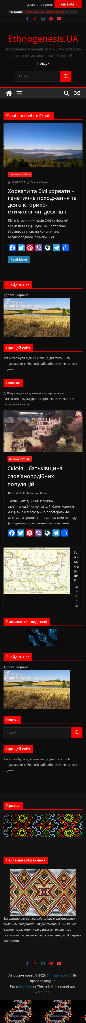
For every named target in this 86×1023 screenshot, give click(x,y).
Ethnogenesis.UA (43, 38)
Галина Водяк (39, 182)
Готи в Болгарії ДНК (76, 566)
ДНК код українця (20, 174)
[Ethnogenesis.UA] (9, 93)
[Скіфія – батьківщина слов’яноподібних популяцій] (43, 431)
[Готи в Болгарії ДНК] (37, 579)
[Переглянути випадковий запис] (77, 93)
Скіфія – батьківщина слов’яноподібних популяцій (35, 476)
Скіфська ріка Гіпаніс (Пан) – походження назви (45, 14)
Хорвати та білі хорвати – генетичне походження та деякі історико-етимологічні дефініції (42, 201)
